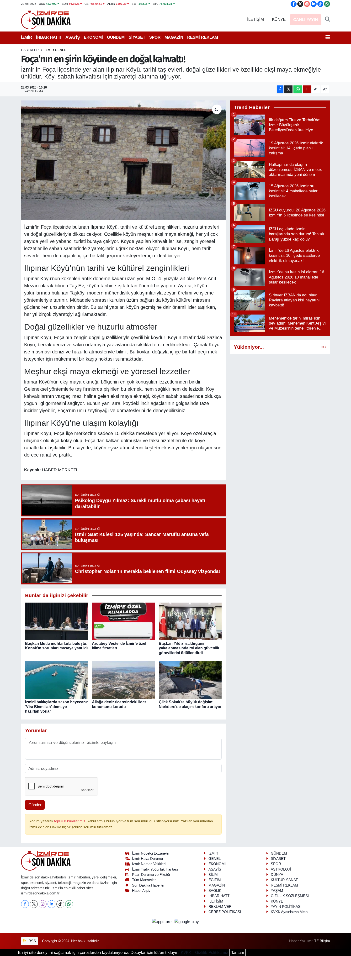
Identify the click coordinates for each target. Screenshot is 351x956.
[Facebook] (25, 904)
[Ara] (327, 19)
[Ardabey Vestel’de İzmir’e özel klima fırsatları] (123, 621)
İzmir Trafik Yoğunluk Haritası (155, 869)
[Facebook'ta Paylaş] (280, 89)
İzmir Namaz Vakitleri (148, 864)
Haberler (30, 50)
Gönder (35, 805)
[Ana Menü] (327, 37)
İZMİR (26, 37)
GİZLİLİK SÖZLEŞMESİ (290, 896)
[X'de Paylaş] (288, 89)
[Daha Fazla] (307, 89)
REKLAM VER (220, 907)
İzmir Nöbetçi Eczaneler (151, 853)
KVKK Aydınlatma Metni (289, 912)
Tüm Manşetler (144, 880)
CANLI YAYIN (305, 19)
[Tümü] (323, 347)
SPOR (154, 37)
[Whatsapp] (69, 904)
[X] (34, 904)
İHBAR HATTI (48, 37)
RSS (31, 941)
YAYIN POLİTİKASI (286, 907)
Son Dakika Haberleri (148, 885)
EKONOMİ (93, 37)
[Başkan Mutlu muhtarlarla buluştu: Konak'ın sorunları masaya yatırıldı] (56, 621)
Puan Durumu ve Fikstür (151, 875)
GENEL (214, 859)
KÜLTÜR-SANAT (284, 880)
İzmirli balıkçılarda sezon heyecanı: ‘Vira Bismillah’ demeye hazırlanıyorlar (56, 706)
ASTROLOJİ (281, 869)
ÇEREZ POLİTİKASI (224, 912)
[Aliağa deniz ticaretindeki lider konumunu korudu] (123, 680)
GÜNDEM (116, 37)
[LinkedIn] (51, 904)
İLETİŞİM (255, 19)
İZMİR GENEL (55, 50)
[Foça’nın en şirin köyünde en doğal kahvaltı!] (123, 160)
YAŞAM (277, 891)
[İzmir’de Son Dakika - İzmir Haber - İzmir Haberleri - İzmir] (46, 19)
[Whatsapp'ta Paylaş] (297, 89)
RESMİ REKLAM (202, 37)
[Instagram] (43, 904)
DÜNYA (277, 875)
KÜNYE (279, 19)
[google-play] (187, 921)
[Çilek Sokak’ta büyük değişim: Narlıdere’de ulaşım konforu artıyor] (190, 680)
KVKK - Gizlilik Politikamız (204, 952)
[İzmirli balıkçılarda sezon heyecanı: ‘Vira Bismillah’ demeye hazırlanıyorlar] (56, 680)
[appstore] (162, 921)
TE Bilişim (322, 941)
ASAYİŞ (72, 37)
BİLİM (213, 875)
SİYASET (137, 37)
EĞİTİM (214, 880)
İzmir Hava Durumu (147, 859)
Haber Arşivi (141, 891)
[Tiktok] (60, 904)
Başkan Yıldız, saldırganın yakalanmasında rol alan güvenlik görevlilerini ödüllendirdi (189, 648)
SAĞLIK (214, 891)
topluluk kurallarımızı (70, 821)
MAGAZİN (174, 37)
